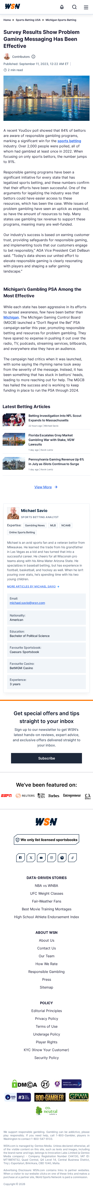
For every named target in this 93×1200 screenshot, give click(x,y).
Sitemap (46, 987)
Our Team (47, 956)
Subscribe (46, 758)
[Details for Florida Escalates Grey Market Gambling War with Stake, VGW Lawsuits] (14, 442)
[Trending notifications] (61, 6)
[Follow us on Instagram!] (51, 857)
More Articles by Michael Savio (31, 586)
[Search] (74, 7)
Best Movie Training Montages (46, 909)
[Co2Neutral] (46, 1110)
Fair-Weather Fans (46, 901)
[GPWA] (79, 1097)
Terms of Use (47, 1026)
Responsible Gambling (46, 971)
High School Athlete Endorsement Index (46, 917)
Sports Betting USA (28, 20)
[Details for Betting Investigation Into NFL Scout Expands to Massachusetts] (14, 420)
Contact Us (46, 948)
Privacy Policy (46, 1018)
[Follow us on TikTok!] (72, 857)
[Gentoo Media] (17, 1097)
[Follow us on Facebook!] (20, 857)
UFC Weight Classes (46, 893)
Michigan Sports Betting (61, 20)
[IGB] (67, 1083)
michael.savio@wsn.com (27, 603)
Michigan (11, 317)
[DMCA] (24, 1083)
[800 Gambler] (50, 1097)
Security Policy (46, 1057)
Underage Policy (46, 1034)
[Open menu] (85, 7)
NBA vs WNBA (46, 885)
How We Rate (46, 964)
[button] (86, 7)
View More (43, 487)
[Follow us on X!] (31, 857)
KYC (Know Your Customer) (46, 1050)
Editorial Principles (46, 1011)
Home (7, 20)
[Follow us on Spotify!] (62, 857)
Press (46, 979)
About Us (46, 940)
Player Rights (46, 1042)
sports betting (69, 141)
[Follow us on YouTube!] (41, 857)
